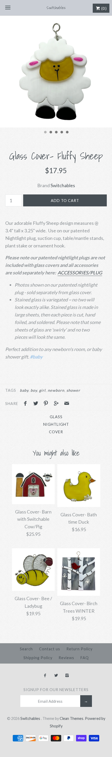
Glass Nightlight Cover (56, 424)
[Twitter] (55, 675)
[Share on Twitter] (37, 404)
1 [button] (45, 132)
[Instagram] (67, 675)
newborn (56, 390)
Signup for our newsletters (56, 689)
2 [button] (50, 132)
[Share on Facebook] (26, 404)
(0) (103, 8)
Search (26, 649)
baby (24, 390)
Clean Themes (71, 718)
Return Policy (79, 649)
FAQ (84, 657)
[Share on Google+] (57, 404)
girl (42, 390)
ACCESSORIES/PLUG (80, 272)
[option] (56, 71)
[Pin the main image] (47, 404)
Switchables (63, 185)
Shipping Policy (37, 657)
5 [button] (67, 132)
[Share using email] (66, 404)
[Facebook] (44, 675)
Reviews (66, 657)
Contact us (49, 649)
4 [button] (61, 132)
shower (73, 390)
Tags (10, 390)
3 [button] (56, 132)
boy (33, 390)
